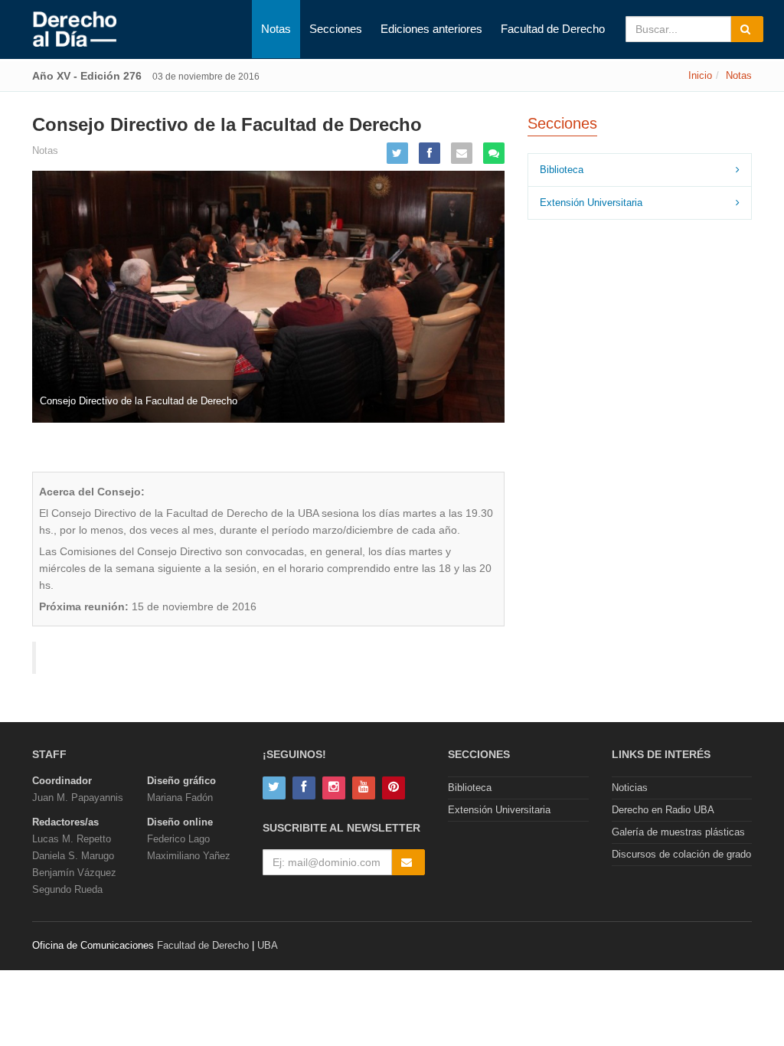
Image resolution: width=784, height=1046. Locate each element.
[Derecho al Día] (75, 30)
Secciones (335, 28)
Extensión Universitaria (591, 202)
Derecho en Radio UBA (663, 810)
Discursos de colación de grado (681, 854)
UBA (267, 945)
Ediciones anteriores (431, 28)
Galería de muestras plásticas (678, 832)
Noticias (630, 787)
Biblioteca (561, 169)
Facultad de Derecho (553, 28)
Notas (276, 28)
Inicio (700, 75)
